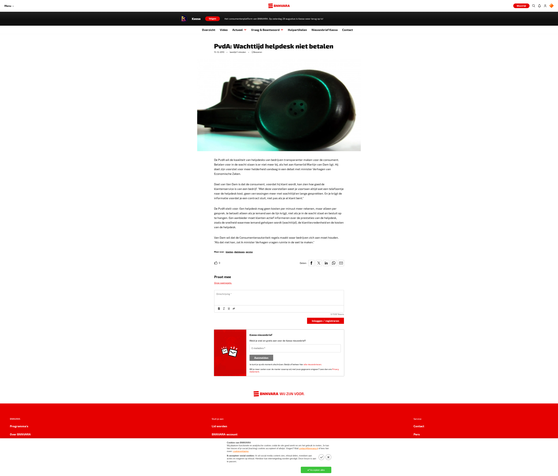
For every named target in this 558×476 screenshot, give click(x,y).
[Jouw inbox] (539, 5)
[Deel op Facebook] (311, 263)
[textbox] (279, 297)
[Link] (233, 309)
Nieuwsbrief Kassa (325, 29)
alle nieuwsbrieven (312, 364)
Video (224, 29)
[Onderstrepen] (229, 309)
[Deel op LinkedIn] (326, 263)
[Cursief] (224, 309)
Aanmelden (261, 357)
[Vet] (219, 309)
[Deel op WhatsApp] (334, 263)
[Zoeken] (533, 6)
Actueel (237, 29)
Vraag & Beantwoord (265, 29)
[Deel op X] (319, 263)
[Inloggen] (545, 6)
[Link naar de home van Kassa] (183, 18)
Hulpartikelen (297, 29)
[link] (229, 251)
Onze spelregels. (223, 282)
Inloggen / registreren (325, 320)
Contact (347, 29)
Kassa (196, 18)
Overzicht (208, 29)
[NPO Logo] (551, 5)
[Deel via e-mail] (341, 263)
